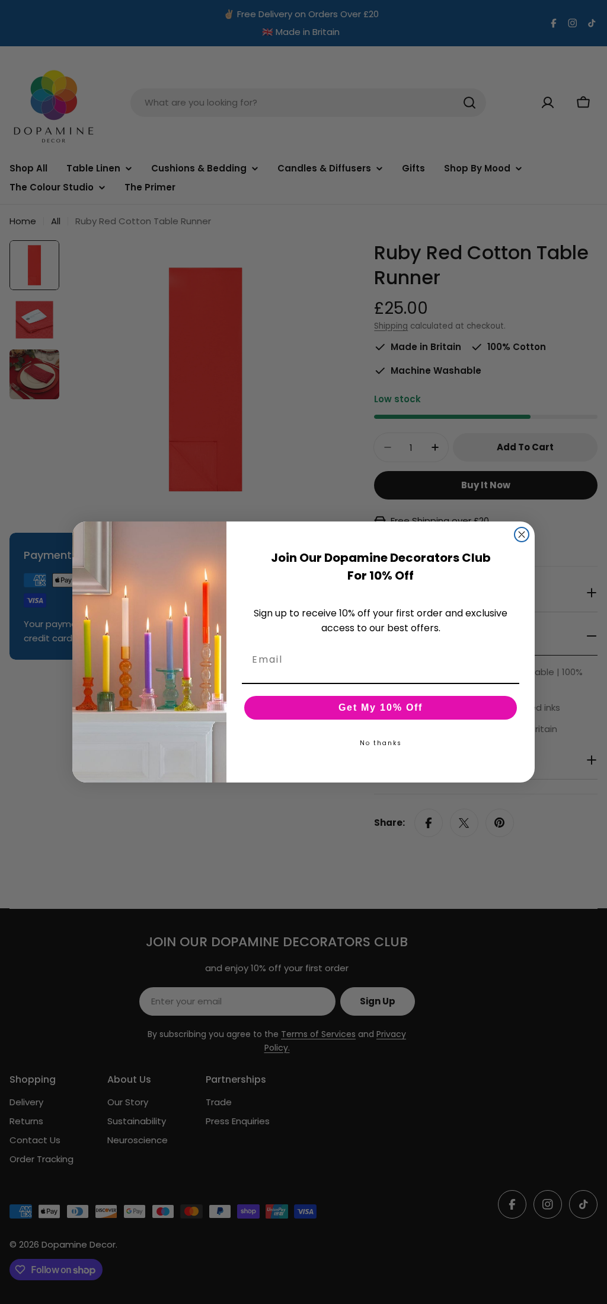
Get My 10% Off (380, 707)
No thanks (381, 743)
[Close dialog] (522, 534)
